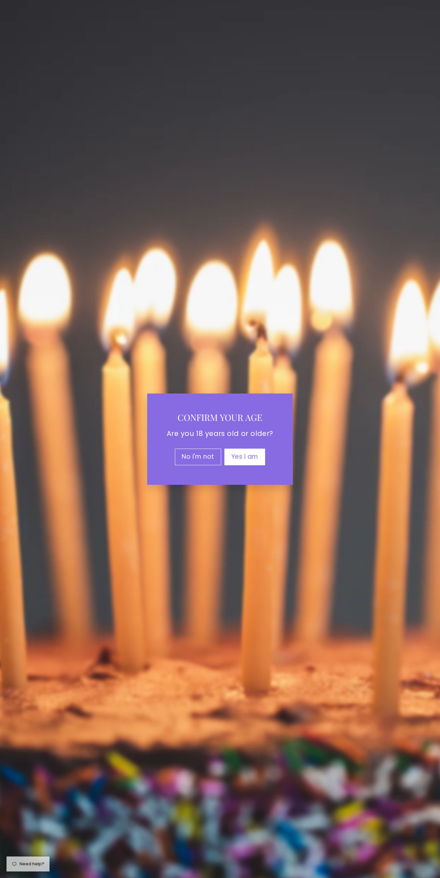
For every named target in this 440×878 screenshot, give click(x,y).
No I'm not (198, 456)
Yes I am (244, 456)
